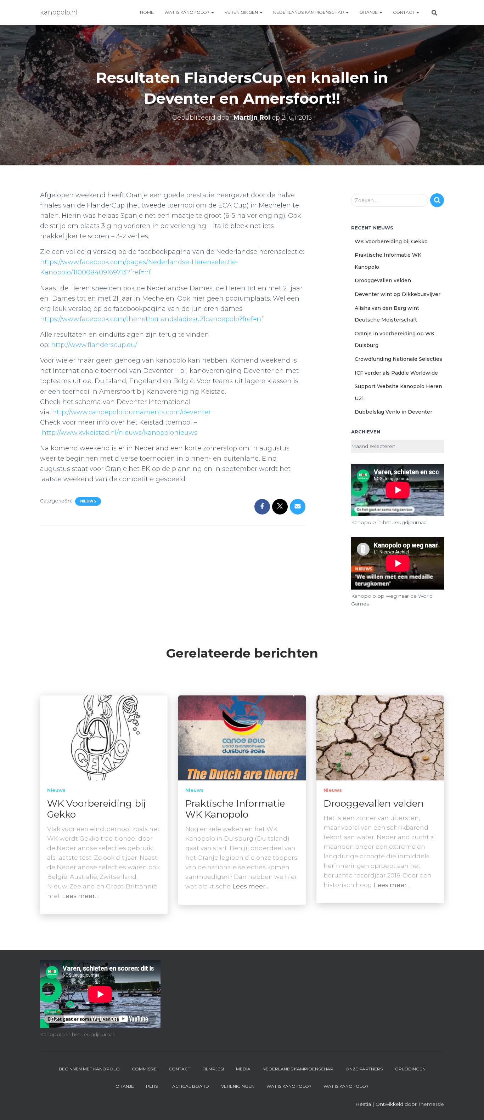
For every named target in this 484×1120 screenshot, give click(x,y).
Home (147, 12)
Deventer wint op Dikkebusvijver (397, 294)
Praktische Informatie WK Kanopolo (235, 809)
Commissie (144, 1068)
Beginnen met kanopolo (89, 1068)
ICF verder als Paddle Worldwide (396, 373)
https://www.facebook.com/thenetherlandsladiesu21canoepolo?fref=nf (151, 319)
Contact (404, 12)
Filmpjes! (213, 1068)
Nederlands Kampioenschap (309, 12)
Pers (152, 1086)
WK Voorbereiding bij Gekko (391, 241)
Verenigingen (242, 12)
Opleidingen (410, 1068)
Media (243, 1068)
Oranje (369, 12)
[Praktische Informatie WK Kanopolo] (242, 737)
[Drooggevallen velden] (380, 737)
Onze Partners (364, 1068)
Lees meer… (80, 895)
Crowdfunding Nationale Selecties (398, 359)
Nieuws (88, 501)
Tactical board (189, 1086)
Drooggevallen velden (383, 280)
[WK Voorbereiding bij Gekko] (104, 737)
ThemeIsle (431, 1104)
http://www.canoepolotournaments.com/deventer (131, 412)
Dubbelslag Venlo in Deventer (393, 412)
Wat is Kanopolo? (187, 12)
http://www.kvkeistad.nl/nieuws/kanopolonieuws (119, 433)
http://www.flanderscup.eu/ (94, 345)
